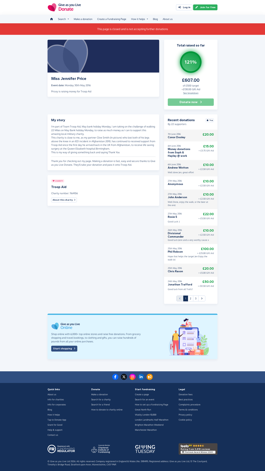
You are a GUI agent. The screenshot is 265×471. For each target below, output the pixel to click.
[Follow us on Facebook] (115, 378)
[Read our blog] (150, 378)
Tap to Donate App (57, 419)
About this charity (63, 200)
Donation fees (186, 394)
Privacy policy (185, 414)
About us (168, 19)
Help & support (55, 430)
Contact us (53, 435)
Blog (155, 19)
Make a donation (83, 19)
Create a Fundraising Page (111, 19)
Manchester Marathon (146, 430)
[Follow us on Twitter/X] (124, 378)
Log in (186, 7)
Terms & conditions (188, 409)
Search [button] (62, 19)
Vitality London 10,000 (145, 414)
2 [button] (190, 298)
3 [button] (195, 298)
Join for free (208, 7)
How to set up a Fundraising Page (151, 404)
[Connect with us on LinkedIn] (141, 378)
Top (211, 120)
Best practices (186, 399)
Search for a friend (100, 404)
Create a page (142, 394)
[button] (201, 298)
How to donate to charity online (107, 409)
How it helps (54, 414)
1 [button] (186, 298)
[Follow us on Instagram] (132, 378)
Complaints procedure (189, 404)
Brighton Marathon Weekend (149, 424)
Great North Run (143, 409)
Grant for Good (55, 424)
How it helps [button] (138, 19)
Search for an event (144, 399)
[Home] (52, 19)
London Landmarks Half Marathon (151, 419)
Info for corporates (57, 404)
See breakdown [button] (190, 93)
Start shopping (62, 348)
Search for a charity (101, 399)
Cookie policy (185, 419)
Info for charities (56, 399)
